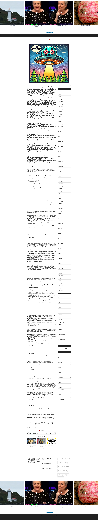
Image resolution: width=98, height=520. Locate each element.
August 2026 (60, 91)
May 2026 (60, 96)
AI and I (29, 427)
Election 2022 (60, 312)
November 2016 (61, 265)
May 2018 (60, 253)
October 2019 (61, 228)
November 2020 (61, 206)
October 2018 (61, 245)
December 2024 (61, 124)
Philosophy (69, 471)
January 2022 (61, 183)
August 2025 (60, 111)
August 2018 (60, 248)
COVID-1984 (63, 461)
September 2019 (61, 230)
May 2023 (60, 156)
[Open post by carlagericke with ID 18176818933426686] (37, 13)
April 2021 (60, 198)
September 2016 (61, 268)
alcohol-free (66, 458)
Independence (59, 467)
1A (27, 427)
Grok (35, 427)
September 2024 (61, 129)
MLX (66, 470)
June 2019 (60, 235)
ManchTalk (59, 470)
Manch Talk (60, 329)
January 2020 (61, 223)
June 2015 (60, 278)
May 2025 (60, 116)
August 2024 (60, 131)
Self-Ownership (60, 475)
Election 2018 (60, 309)
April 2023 (60, 158)
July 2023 (60, 153)
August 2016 (60, 270)
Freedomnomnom (65, 379)
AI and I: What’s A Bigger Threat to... (51, 445)
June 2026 (60, 94)
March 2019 (60, 240)
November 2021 (61, 186)
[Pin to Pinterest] (42, 430)
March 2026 (60, 99)
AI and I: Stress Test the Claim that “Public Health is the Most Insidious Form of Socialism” (49, 468)
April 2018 (60, 255)
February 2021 (61, 201)
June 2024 (60, 134)
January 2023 (61, 163)
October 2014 (61, 283)
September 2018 (61, 246)
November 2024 (61, 126)
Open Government (65, 471)
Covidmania (59, 462)
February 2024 (61, 141)
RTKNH (63, 474)
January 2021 (60, 203)
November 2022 (61, 166)
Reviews (60, 337)
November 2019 (61, 226)
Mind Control (63, 470)
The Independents (65, 399)
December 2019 (61, 225)
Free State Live (61, 319)
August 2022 (60, 171)
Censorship (59, 461)
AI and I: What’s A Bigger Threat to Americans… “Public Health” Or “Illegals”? (48, 465)
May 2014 (60, 288)
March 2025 (60, 119)
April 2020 (60, 218)
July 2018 (60, 250)
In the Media (60, 327)
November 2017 (61, 260)
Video (59, 342)
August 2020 (60, 211)
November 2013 (61, 290)
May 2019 (60, 236)
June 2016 (60, 273)
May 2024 (60, 136)
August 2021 (60, 191)
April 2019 (60, 238)
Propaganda (59, 474)
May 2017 (60, 263)
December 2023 (61, 144)
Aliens (32, 427)
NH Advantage (59, 471)
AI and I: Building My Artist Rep (41, 445)
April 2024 (60, 138)
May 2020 (60, 216)
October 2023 (61, 148)
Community (60, 304)
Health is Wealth (68, 466)
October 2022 (61, 168)
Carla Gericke (45, 42)
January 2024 (61, 143)
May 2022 (60, 176)
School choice (66, 474)
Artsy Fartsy (65, 359)
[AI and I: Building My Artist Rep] (41, 441)
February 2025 (61, 121)
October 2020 (61, 208)
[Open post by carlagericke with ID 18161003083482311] (86, 13)
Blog (59, 302)
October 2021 (60, 188)
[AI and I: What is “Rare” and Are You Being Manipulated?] (31, 441)
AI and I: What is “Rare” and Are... (31, 445)
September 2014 (61, 285)
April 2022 (60, 178)
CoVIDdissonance (68, 461)
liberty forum (67, 467)
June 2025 (60, 114)
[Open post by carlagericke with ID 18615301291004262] (12, 13)
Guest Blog (65, 384)
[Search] (96, 35)
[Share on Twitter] (41, 430)
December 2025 (61, 104)
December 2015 (61, 275)
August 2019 (60, 231)
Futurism (60, 324)
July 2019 (60, 233)
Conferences (65, 364)
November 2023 (61, 146)
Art (59, 299)
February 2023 (61, 161)
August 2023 (60, 151)
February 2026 (61, 101)
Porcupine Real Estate (62, 334)
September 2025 (61, 109)
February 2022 (61, 181)
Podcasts (60, 332)
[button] (27, 443)
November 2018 (61, 243)
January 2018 (60, 258)
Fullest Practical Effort (62, 322)
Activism (65, 354)
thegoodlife (68, 475)
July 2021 (60, 193)
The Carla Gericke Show (62, 339)
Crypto (63, 462)
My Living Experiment (65, 389)
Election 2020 (65, 369)
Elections (60, 317)
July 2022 (60, 173)
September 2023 (61, 149)
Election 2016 (60, 307)
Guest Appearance (63, 466)
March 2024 (60, 139)
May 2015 (60, 280)
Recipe (65, 394)
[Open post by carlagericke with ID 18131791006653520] (61, 13)
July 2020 (60, 213)
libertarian (63, 467)
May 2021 (60, 196)
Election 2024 (61, 314)
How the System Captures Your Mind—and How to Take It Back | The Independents (48, 463)
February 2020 (61, 221)
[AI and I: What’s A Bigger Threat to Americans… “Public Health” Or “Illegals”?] (51, 441)
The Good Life (64, 475)
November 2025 (61, 106)
